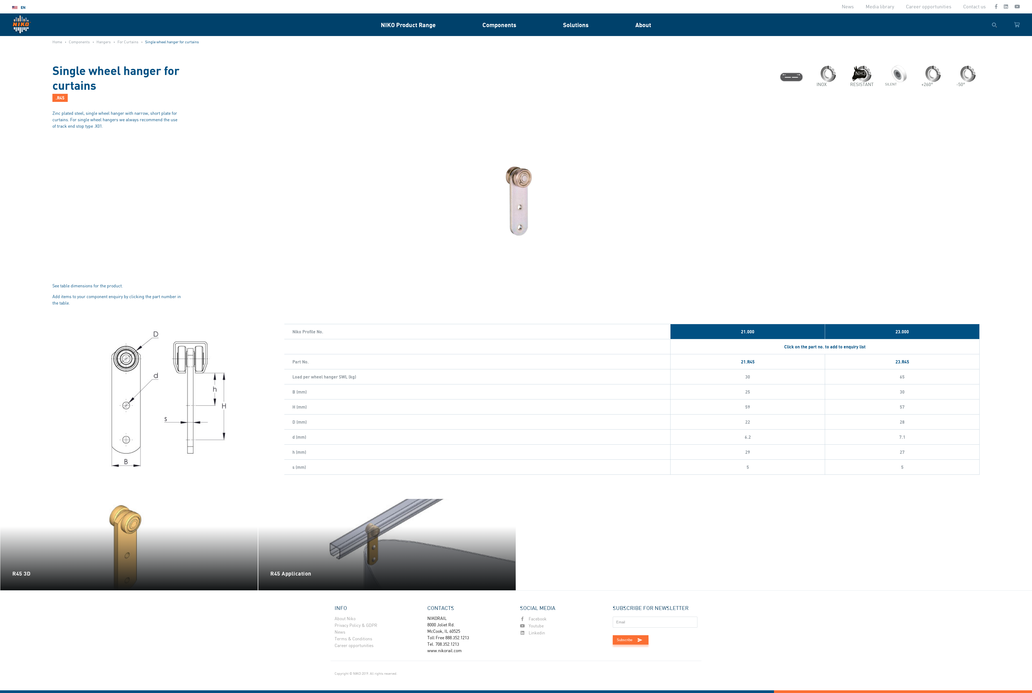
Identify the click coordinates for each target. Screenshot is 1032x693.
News (848, 6)
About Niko (345, 619)
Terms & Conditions (353, 639)
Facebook (537, 619)
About (643, 24)
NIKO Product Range (408, 24)
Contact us (974, 6)
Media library (880, 6)
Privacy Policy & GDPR (356, 625)
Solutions (576, 24)
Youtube (536, 626)
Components (499, 24)
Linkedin (536, 633)
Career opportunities (928, 6)
